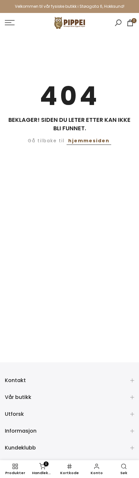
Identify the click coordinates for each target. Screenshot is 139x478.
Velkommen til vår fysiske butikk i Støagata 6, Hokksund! (69, 6)
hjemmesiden (89, 140)
